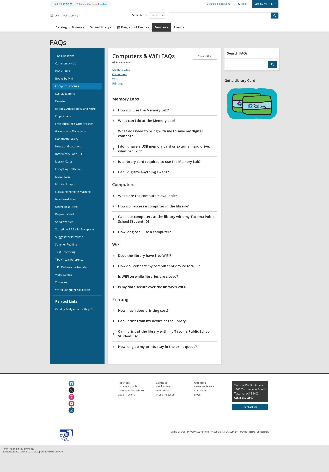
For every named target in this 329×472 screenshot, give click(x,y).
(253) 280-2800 (243, 397)
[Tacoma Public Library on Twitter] (71, 390)
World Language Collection (72, 290)
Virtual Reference (204, 386)
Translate (102, 4)
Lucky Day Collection (68, 169)
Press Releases (165, 394)
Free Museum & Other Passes (74, 124)
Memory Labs (121, 69)
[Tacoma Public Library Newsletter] (71, 410)
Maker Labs (62, 176)
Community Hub (65, 63)
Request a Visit (64, 214)
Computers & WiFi (67, 86)
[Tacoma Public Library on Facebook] (71, 383)
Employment (63, 116)
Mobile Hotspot (65, 184)
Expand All (207, 56)
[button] (219, 4)
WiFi (115, 79)
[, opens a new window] (66, 440)
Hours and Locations (68, 146)
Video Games (63, 275)
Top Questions (64, 56)
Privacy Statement (198, 431)
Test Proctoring (65, 252)
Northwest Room (66, 199)
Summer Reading (66, 244)
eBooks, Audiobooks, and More (75, 109)
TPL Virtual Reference (69, 259)
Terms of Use (177, 431)
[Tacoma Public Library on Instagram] (71, 397)
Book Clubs (62, 71)
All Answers (123, 62)
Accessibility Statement (224, 431)
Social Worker (64, 222)
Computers (119, 74)
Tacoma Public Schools (131, 390)
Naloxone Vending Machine (73, 192)
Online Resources (66, 207)
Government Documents (71, 131)
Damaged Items (65, 93)
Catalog (61, 27)
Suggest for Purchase (69, 237)
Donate (60, 101)
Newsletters (163, 390)
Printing (117, 83)
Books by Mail (64, 78)
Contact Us (200, 390)
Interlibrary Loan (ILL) (69, 154)
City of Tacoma (127, 394)
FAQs (197, 394)
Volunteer (61, 282)
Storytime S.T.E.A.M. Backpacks (74, 229)
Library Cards (63, 161)
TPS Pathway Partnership (71, 267)
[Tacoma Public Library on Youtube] (71, 404)
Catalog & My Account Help (72, 309)
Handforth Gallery (66, 139)
